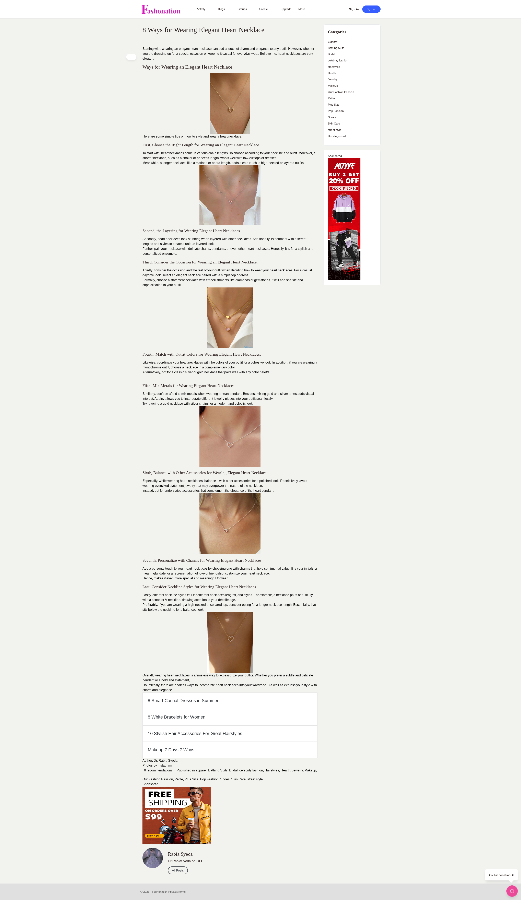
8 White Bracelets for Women (176, 717)
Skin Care (238, 779)
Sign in (354, 9)
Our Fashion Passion (157, 779)
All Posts (178, 870)
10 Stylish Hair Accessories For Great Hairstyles (195, 733)
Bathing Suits (218, 770)
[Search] (339, 9)
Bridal (233, 770)
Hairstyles (272, 770)
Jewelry (297, 770)
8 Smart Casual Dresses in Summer (183, 700)
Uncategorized (337, 136)
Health (285, 770)
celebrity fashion (251, 770)
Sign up (371, 9)
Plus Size (191, 779)
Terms (182, 891)
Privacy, (173, 891)
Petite (179, 779)
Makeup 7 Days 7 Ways (171, 749)
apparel (201, 770)
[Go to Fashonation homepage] (160, 9)
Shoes (225, 779)
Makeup (310, 770)
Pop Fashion (209, 779)
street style (255, 779)
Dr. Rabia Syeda (165, 760)
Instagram (165, 765)
